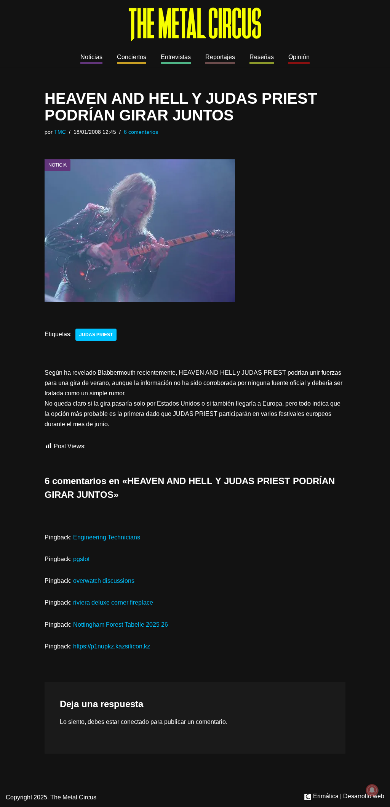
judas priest (96, 334)
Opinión (299, 57)
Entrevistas (176, 57)
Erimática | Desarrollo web (348, 796)
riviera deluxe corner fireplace (113, 602)
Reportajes (220, 57)
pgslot (81, 559)
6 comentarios (141, 132)
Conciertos (131, 57)
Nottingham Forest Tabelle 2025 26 (120, 624)
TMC (60, 132)
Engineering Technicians (106, 537)
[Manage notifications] (372, 790)
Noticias (91, 57)
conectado (135, 722)
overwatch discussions (103, 581)
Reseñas (261, 57)
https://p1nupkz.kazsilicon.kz (111, 646)
